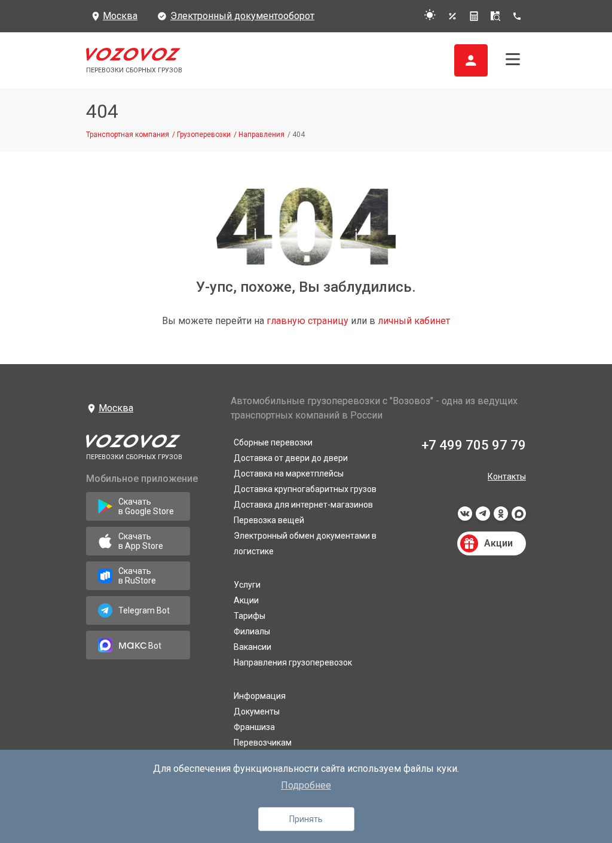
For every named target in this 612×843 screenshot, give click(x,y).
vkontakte (465, 517)
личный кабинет (414, 320)
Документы (257, 711)
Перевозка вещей (269, 520)
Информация (260, 696)
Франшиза (254, 727)
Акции (246, 600)
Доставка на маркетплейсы (289, 473)
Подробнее (306, 785)
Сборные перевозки (273, 442)
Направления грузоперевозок (293, 662)
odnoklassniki (501, 517)
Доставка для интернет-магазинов (303, 504)
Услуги (247, 585)
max (519, 517)
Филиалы (252, 631)
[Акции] (452, 16)
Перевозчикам (263, 742)
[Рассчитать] (474, 16)
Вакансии (252, 647)
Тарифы (249, 616)
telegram (483, 517)
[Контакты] (519, 16)
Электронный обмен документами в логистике (305, 543)
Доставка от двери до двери (291, 458)
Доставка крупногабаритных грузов (305, 489)
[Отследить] (495, 16)
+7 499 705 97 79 (473, 445)
